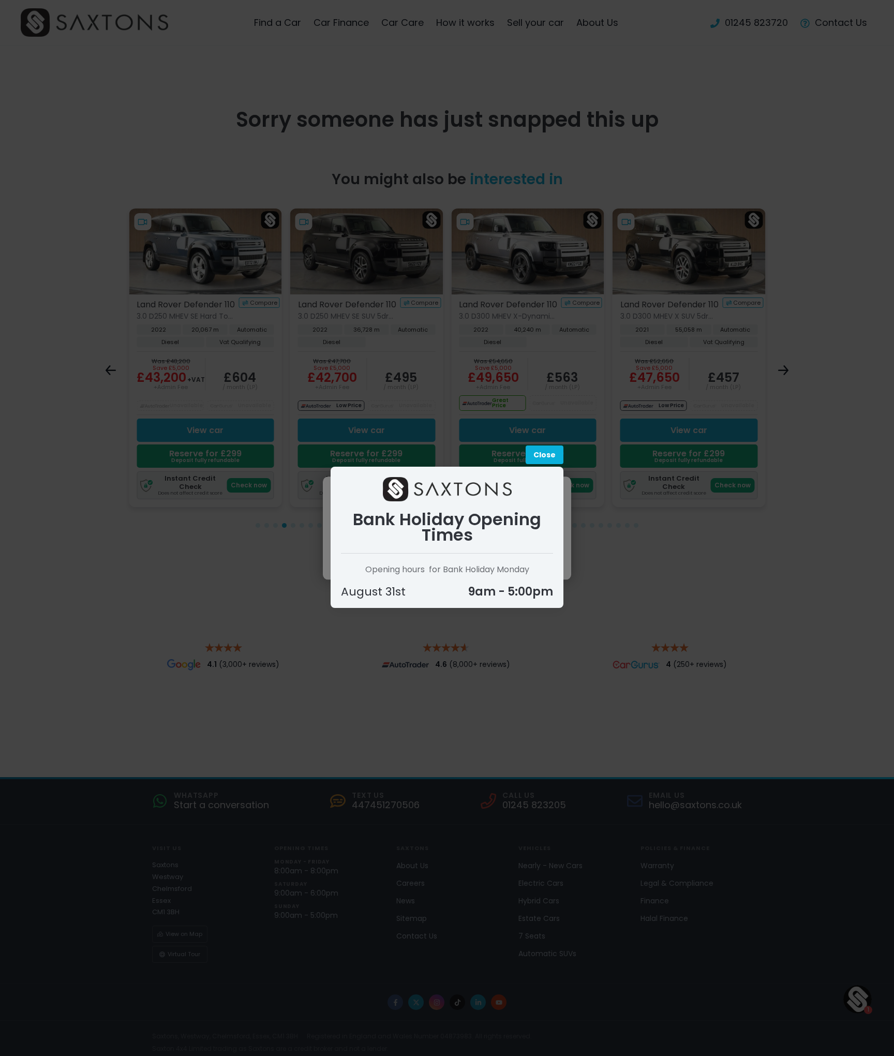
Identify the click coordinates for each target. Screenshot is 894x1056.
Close (544, 455)
